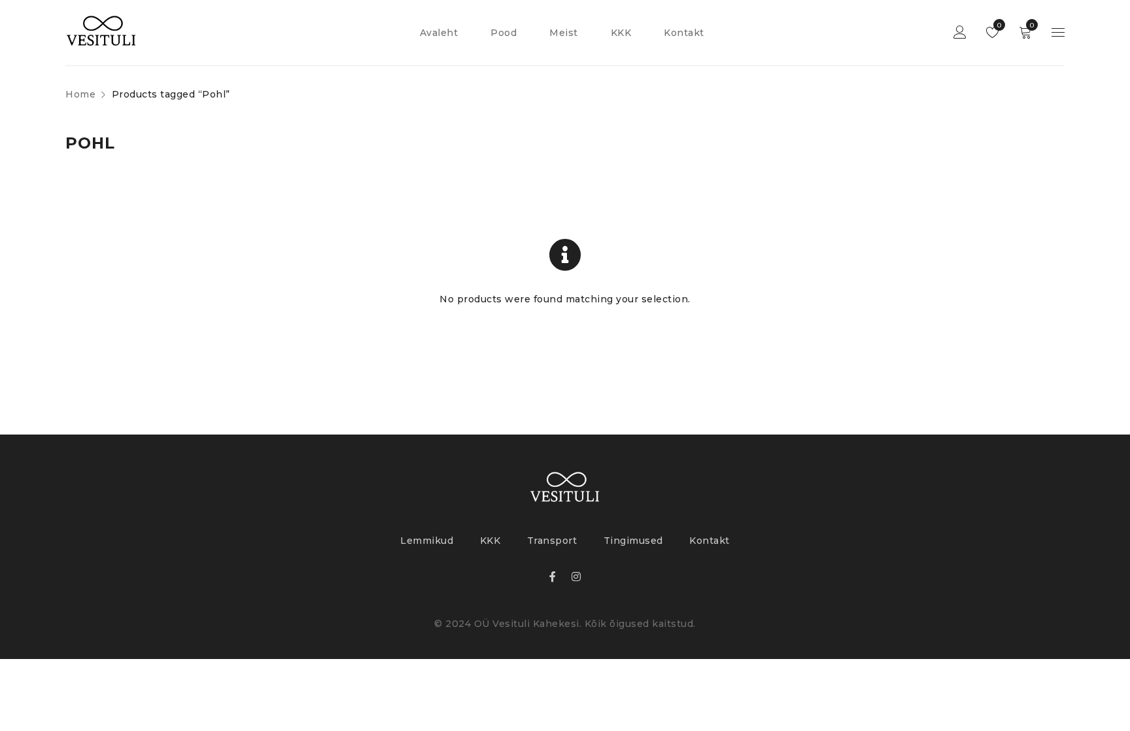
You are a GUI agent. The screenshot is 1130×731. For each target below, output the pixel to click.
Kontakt (709, 540)
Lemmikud (998, 25)
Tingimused (633, 540)
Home (80, 94)
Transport (552, 540)
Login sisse (960, 33)
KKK (490, 540)
